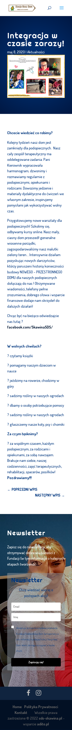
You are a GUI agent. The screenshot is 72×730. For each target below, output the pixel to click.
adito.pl (43, 723)
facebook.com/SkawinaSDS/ (30, 327)
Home (17, 706)
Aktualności (36, 51)
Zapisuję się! (36, 662)
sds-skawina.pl (50, 718)
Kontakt (21, 712)
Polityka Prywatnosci (41, 706)
